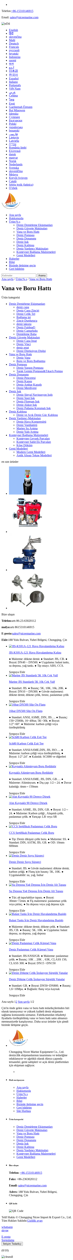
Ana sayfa (15, 214)
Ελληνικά (14, 150)
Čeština (13, 95)
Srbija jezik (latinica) (21, 184)
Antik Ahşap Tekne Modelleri (34, 455)
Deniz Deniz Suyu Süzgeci (25, 862)
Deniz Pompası (25, 235)
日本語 (13, 70)
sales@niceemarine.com (24, 17)
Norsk (12, 161)
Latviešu (14, 140)
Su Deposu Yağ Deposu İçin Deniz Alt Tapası (36, 891)
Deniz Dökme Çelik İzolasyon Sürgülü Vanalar (37, 979)
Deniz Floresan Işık (27, 401)
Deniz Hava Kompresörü (31, 421)
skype (4, 1230)
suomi (12, 60)
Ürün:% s (14, 221)
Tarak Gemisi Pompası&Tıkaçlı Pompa (39, 371)
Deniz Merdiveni (26, 388)
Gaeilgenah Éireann (20, 107)
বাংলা (11, 63)
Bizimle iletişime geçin (22, 265)
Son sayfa (24, 1001)
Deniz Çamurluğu (27, 330)
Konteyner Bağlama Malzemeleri (36, 252)
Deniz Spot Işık (25, 398)
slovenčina (15, 36)
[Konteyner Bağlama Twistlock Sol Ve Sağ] (27, 608)
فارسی (13, 134)
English (13, 30)
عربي (12, 92)
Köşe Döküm (24, 445)
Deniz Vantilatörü (26, 425)
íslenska (13, 113)
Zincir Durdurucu (26, 320)
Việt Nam (14, 88)
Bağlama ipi (23, 317)
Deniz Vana (23, 357)
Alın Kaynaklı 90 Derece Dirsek (28, 803)
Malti (12, 40)
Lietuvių (14, 137)
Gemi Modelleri (25, 255)
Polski (12, 123)
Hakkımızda (16, 218)
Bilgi (12, 262)
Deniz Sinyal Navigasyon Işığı (34, 394)
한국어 (13, 74)
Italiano (13, 81)
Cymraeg (14, 117)
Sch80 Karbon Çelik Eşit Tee (26, 743)
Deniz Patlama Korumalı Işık (33, 408)
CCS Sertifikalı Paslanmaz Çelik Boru (31, 832)
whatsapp (7, 1227)
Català (12, 181)
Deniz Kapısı (24, 381)
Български (15, 120)
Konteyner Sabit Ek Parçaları (33, 441)
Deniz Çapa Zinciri (27, 310)
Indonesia (14, 57)
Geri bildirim (16, 268)
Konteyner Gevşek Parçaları (33, 438)
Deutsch (14, 43)
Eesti (12, 103)
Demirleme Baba (26, 334)
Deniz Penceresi (26, 377)
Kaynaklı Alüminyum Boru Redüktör (31, 772)
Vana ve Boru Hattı (27, 231)
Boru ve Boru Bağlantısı (30, 361)
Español (14, 78)
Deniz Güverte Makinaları (31, 228)
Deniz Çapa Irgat (26, 340)
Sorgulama (7, 1240)
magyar (13, 157)
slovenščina (16, 171)
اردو (11, 67)
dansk (12, 154)
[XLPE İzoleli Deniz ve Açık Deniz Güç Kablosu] (27, 493)
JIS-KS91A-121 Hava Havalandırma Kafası (35, 652)
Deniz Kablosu (25, 245)
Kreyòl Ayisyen (18, 177)
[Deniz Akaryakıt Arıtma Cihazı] (27, 569)
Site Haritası (23, 1111)
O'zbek (13, 188)
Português (15, 85)
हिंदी (11, 33)
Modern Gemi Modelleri (30, 452)
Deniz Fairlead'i (25, 327)
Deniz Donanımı (26, 238)
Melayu (13, 174)
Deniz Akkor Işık (26, 404)
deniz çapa (22, 307)
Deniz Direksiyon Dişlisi (31, 351)
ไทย (11, 99)
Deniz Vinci (23, 344)
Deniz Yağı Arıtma (27, 431)
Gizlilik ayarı (34, 1220)
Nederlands (15, 164)
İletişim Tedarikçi (12, 1243)
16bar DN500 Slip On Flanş (25, 711)
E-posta (5, 1236)
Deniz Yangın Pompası (29, 367)
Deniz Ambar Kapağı (29, 384)
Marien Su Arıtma (27, 428)
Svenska (14, 167)
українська (16, 127)
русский (14, 50)
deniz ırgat (22, 347)
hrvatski (13, 53)
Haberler (14, 258)
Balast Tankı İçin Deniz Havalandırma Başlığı (36, 920)
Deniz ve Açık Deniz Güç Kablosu (37, 415)
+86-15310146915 (22, 11)
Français (14, 46)
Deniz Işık (22, 241)
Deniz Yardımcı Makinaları (32, 248)
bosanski (14, 130)
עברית (12, 144)
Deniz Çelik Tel (25, 313)
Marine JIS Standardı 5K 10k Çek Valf (32, 681)
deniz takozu (23, 324)
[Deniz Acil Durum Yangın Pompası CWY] (27, 531)
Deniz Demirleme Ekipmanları (34, 225)
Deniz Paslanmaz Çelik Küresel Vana (31, 949)
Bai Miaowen (17, 110)
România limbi (17, 147)
